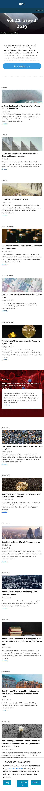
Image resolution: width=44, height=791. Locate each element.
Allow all (36, 782)
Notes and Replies (7, 226)
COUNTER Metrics (16, 768)
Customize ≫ (23, 783)
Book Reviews (6, 379)
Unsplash (15, 33)
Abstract (4, 123)
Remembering (6, 721)
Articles (4, 87)
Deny (8, 782)
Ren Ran (8, 33)
